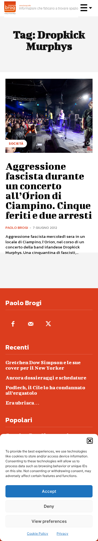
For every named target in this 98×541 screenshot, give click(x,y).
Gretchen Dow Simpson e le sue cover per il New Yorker (43, 365)
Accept (49, 491)
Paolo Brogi (16, 227)
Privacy (62, 533)
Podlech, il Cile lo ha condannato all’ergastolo (45, 390)
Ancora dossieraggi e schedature (45, 378)
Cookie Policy (37, 533)
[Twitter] (48, 324)
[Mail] (30, 324)
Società (16, 143)
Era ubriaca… (22, 403)
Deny (49, 506)
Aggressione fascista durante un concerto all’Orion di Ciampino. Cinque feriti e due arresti (48, 190)
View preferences (49, 521)
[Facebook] (12, 324)
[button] (90, 440)
